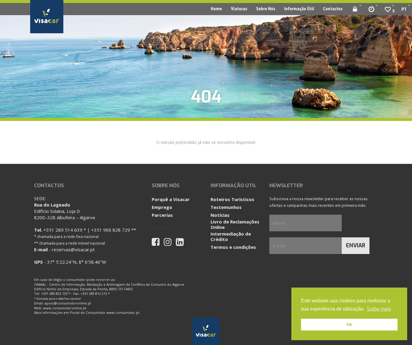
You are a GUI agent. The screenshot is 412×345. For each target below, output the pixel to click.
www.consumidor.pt (122, 312)
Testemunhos (226, 207)
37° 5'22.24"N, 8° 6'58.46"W (76, 262)
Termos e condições (233, 247)
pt (404, 9)
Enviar (355, 245)
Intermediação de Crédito (231, 236)
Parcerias (162, 215)
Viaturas (239, 8)
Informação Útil (299, 8)
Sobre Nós (265, 8)
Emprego (162, 207)
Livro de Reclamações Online (235, 224)
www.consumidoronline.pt (64, 308)
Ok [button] (349, 324)
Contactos (332, 8)
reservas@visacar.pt (73, 249)
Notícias (220, 215)
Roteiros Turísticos (232, 199)
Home (216, 8)
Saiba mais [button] (379, 308)
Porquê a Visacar (171, 199)
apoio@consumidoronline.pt (68, 303)
